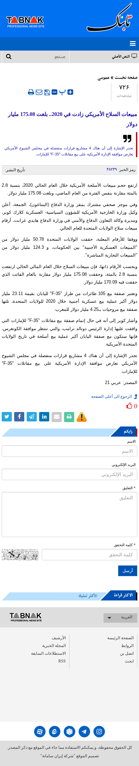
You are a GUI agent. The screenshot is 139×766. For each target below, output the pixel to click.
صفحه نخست (126, 78)
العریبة (126, 617)
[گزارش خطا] (82, 417)
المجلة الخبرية (54, 645)
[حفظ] (47, 92)
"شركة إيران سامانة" (57, 756)
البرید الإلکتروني (124, 465)
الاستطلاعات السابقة (48, 653)
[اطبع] (31, 92)
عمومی (104, 78)
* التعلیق (129, 488)
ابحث (129, 661)
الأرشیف (59, 638)
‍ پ (63, 91)
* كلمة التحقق (125, 545)
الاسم (131, 441)
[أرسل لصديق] (39, 92)
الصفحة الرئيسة (120, 638)
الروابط (127, 645)
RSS (62, 661)
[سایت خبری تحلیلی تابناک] (29, 14)
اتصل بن (127, 653)
